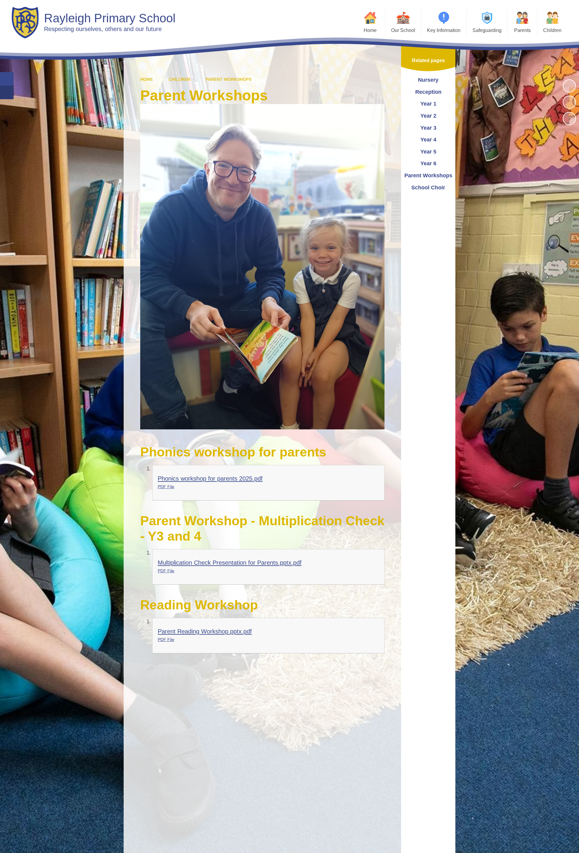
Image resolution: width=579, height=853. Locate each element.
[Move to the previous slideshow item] (569, 102)
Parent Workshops (229, 79)
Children (179, 79)
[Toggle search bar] (7, 79)
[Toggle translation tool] (7, 92)
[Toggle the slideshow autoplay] (569, 86)
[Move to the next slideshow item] (569, 118)
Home (146, 79)
